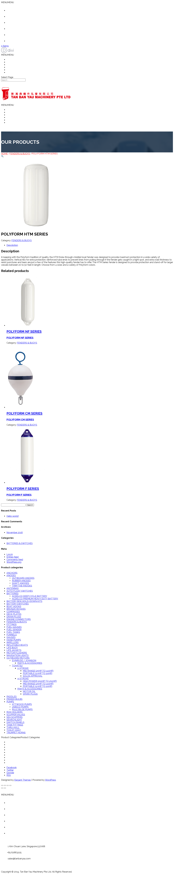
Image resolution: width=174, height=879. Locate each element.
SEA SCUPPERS (15, 717)
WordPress (50, 780)
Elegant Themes (22, 780)
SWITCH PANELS (15, 722)
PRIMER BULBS (14, 699)
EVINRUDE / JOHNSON (24, 660)
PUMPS (10, 701)
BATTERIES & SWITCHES (20, 543)
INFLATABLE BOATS (17, 645)
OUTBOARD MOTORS (18, 658)
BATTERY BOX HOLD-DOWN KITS (24, 601)
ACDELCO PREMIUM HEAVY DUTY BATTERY (35, 598)
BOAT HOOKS (14, 606)
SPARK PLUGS (30, 694)
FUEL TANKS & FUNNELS (20, 752)
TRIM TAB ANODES (22, 586)
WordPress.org (14, 562)
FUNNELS (12, 634)
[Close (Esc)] (2, 785)
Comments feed (15, 559)
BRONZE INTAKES (16, 609)
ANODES (11, 575)
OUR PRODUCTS (15, 64)
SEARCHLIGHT (14, 719)
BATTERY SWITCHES (18, 604)
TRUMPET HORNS (16, 732)
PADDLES (12, 696)
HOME (10, 59)
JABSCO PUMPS (20, 707)
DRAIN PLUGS (14, 616)
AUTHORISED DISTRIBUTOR (21, 67)
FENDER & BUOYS (16, 747)
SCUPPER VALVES (16, 714)
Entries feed (12, 557)
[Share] (5, 785)
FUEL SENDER (14, 629)
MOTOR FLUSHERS (17, 652)
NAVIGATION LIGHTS (18, 655)
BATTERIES (12, 593)
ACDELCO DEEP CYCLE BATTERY (29, 596)
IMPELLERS (13, 642)
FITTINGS (12, 624)
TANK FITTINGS (15, 725)
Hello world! (13, 516)
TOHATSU (17, 665)
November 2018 (15, 532)
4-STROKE (23, 678)
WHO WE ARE (14, 62)
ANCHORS (12, 573)
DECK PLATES (14, 614)
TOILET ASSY (14, 730)
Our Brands (16, 35)
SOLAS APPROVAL (32, 676)
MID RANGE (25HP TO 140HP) (38, 671)
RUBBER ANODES (21, 580)
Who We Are (17, 16)
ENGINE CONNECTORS (19, 619)
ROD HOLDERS (15, 712)
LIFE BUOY (12, 647)
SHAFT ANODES (20, 583)
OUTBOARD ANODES (23, 578)
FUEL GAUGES (14, 627)
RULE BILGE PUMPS (22, 709)
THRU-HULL (13, 727)
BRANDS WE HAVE (16, 70)
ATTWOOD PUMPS (22, 704)
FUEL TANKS (13, 632)
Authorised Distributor (21, 29)
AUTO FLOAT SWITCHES (20, 591)
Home (14, 10)
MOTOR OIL (29, 691)
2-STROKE (23, 668)
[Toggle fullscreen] (8, 785)
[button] (7, 2)
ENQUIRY (11, 72)
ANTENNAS (13, 588)
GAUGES (11, 637)
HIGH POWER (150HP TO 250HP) (40, 681)
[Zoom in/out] (10, 785)
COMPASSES (13, 611)
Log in (10, 554)
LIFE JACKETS (14, 650)
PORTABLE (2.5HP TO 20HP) (37, 673)
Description (12, 245)
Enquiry (14, 41)
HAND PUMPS (14, 640)
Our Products (17, 22)
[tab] (90, 245)
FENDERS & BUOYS (20, 153)
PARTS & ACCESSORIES (29, 663)
